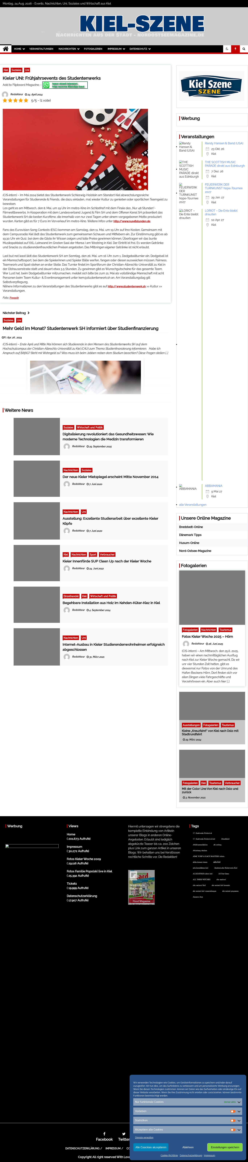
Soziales (16, 70)
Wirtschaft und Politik (90, 427)
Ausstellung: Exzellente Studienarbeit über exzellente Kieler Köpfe (110, 520)
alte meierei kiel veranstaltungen (204, 891)
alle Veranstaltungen (192, 504)
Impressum (209, 1155)
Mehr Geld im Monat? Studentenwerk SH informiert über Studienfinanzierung (80, 328)
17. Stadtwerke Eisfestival (202, 833)
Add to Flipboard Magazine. (21, 85)
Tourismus (225, 629)
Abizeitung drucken (200, 850)
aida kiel (216, 861)
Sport (93, 554)
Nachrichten (67, 48)
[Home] (5, 49)
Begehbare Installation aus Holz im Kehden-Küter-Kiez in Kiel (111, 603)
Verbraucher (107, 554)
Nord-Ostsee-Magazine (195, 551)
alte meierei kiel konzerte (221, 885)
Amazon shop (198, 896)
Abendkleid (225, 839)
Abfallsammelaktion (200, 844)
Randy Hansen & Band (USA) (224, 143)
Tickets (72, 883)
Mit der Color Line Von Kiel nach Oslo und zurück (210, 790)
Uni (27, 70)
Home (17, 48)
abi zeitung (217, 844)
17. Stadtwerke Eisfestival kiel (204, 839)
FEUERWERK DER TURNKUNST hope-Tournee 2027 (224, 188)
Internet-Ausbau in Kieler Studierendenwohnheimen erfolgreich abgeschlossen (114, 646)
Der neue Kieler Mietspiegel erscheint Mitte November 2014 (110, 477)
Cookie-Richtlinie (169, 1155)
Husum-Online (189, 543)
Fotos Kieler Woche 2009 (84, 859)
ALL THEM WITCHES (201, 879)
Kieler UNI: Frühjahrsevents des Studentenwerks (52, 78)
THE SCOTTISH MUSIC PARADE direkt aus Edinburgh (225, 163)
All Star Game (223, 873)
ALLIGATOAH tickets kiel (202, 873)
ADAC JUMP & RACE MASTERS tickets (208, 856)
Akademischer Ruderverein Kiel (225, 868)
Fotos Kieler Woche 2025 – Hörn (207, 636)
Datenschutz (138, 48)
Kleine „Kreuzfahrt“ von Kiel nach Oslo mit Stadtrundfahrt (210, 732)
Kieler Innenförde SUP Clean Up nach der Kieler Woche (107, 561)
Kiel (6, 70)
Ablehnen (188, 1147)
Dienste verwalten (144, 1137)
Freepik (14, 297)
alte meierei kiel (199, 885)
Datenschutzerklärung (191, 1155)
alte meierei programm (230, 891)
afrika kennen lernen (200, 862)
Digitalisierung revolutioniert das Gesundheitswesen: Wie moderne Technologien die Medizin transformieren (108, 436)
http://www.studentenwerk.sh (127, 286)
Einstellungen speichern (225, 1147)
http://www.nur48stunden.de (131, 221)
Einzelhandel (71, 596)
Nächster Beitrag (14, 313)
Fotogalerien (93, 48)
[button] (227, 49)
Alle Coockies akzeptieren (150, 1147)
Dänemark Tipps (190, 535)
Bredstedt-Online (191, 527)
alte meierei (221, 879)
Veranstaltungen (41, 48)
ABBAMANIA (213, 486)
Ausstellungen (191, 725)
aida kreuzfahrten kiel (200, 868)
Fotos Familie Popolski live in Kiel (89, 871)
